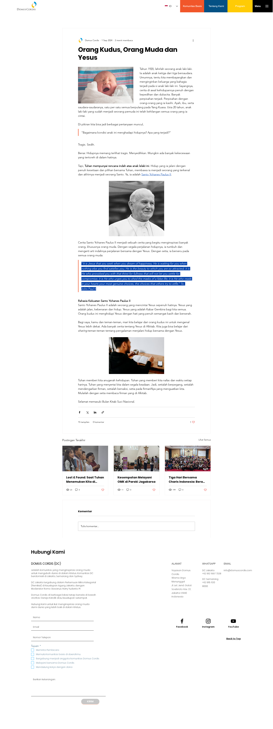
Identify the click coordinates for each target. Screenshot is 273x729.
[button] (258, 6)
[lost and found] (85, 458)
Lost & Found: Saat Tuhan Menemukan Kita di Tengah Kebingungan (85, 479)
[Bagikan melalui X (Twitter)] (87, 412)
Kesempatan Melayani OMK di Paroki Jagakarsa (136, 479)
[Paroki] (136, 458)
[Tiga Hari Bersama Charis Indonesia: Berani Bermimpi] (188, 458)
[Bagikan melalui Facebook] (79, 412)
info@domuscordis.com (238, 570)
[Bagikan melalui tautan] (102, 412)
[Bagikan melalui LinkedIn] (95, 412)
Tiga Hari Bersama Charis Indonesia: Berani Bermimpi (187, 479)
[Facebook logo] (182, 621)
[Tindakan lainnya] (193, 40)
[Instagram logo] (208, 621)
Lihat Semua (205, 439)
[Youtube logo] (233, 621)
